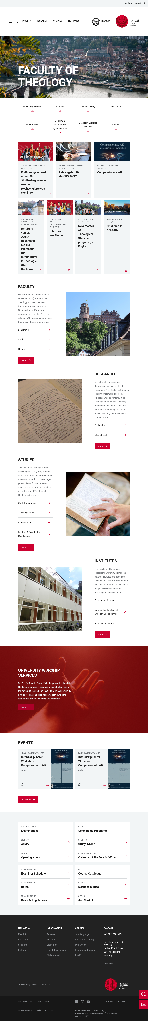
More (23, 360)
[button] (31, 928)
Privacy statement (25, 1010)
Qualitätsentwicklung (57, 950)
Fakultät (22, 934)
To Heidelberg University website (32, 984)
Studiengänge (82, 934)
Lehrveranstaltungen (85, 939)
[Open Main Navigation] (12, 21)
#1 (102, 1010)
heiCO (78, 955)
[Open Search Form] (18, 21)
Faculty (26, 21)
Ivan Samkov (112, 1013)
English (47, 1002)
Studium (22, 944)
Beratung (51, 939)
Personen (51, 934)
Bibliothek (52, 944)
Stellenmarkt (53, 955)
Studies (57, 21)
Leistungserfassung (85, 950)
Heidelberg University (132, 3)
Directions (108, 963)
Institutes (73, 21)
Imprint (38, 1010)
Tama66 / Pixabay (94, 1011)
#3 (118, 1013)
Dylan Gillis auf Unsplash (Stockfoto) (89, 1013)
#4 (88, 1015)
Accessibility (49, 1010)
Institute (22, 950)
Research (42, 21)
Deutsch (39, 1002)
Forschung (23, 939)
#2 (105, 1013)
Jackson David (81, 1016)
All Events (26, 799)
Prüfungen (80, 944)
